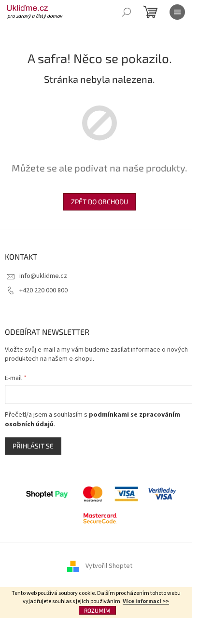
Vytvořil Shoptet (108, 566)
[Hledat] (126, 12)
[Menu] (177, 12)
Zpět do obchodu (99, 201)
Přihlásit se (33, 446)
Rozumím (97, 610)
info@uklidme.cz (43, 276)
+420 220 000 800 (43, 290)
